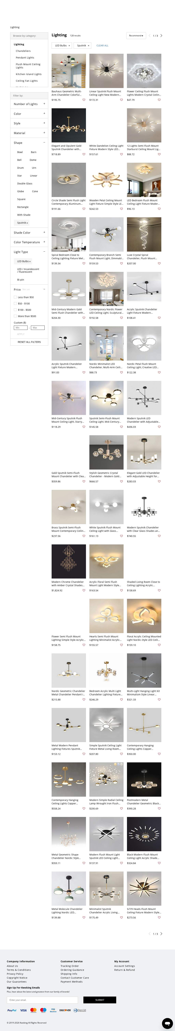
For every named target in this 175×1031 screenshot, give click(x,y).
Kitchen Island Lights (29, 74)
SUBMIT (99, 1000)
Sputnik (83, 45)
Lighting (14, 27)
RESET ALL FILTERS (29, 342)
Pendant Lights (25, 57)
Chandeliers (23, 51)
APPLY (20, 334)
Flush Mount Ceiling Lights (28, 66)
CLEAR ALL (102, 45)
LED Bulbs (62, 45)
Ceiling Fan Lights (27, 80)
